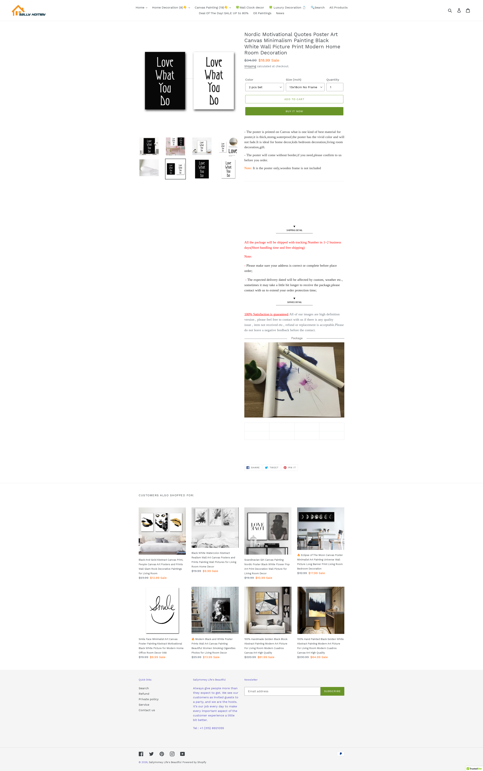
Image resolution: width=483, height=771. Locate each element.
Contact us (147, 710)
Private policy (149, 699)
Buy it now (294, 111)
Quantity (332, 79)
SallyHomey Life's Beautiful (165, 762)
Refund (144, 693)
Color (249, 79)
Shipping (250, 66)
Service (144, 704)
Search (144, 688)
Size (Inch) (293, 79)
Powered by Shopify (194, 762)
